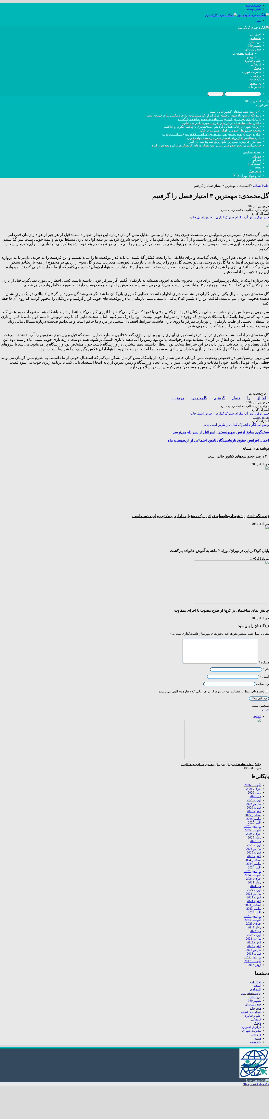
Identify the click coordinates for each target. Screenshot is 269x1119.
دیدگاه (264, 662)
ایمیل (264, 676)
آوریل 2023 (254, 934)
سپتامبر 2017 (252, 957)
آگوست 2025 (252, 830)
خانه (266, 185)
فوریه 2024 (254, 897)
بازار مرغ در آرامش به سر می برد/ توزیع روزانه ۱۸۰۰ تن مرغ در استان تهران (211, 134)
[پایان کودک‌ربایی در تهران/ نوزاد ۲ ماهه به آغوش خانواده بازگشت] (252, 543)
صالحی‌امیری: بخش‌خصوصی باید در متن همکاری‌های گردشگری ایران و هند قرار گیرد (206, 145)
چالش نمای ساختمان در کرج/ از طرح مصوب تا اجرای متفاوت (221, 123)
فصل (236, 398)
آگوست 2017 (252, 961)
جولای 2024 (253, 878)
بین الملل (255, 42)
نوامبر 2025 (253, 818)
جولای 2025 (253, 833)
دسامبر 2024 (253, 860)
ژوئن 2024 (254, 882)
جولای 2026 (253, 788)
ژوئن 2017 (254, 964)
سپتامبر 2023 (252, 916)
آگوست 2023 (252, 919)
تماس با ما (254, 87)
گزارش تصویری (243, 53)
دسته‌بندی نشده (251, 1012)
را (248, 398)
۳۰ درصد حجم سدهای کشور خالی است (235, 111)
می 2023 (255, 931)
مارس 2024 (253, 893)
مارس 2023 (253, 938)
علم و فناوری (252, 60)
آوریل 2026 (254, 800)
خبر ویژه (255, 1008)
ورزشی (256, 75)
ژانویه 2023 (254, 946)
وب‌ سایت (262, 684)
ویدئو (250, 57)
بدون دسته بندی (251, 993)
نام (266, 669)
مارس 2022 (253, 949)
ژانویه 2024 (254, 901)
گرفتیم (219, 398)
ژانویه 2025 (254, 856)
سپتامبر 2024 (252, 871)
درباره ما (255, 83)
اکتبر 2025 (254, 822)
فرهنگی (256, 64)
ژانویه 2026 (254, 811)
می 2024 (255, 886)
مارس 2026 (253, 803)
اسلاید (257, 985)
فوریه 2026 (254, 807)
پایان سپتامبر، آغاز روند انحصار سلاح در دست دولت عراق (224, 138)
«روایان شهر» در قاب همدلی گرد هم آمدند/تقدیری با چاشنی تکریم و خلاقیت (212, 126)
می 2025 (255, 841)
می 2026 (255, 796)
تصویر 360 (254, 45)
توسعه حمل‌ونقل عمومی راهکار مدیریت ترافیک (230, 130)
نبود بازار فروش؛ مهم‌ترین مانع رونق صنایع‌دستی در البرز (224, 141)
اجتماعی (255, 34)
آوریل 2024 (254, 890)
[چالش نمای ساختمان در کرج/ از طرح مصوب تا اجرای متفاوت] (230, 602)
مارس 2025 (253, 848)
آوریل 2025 (254, 845)
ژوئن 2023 (254, 927)
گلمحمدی (199, 398)
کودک (257, 68)
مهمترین (177, 398)
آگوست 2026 (252, 785)
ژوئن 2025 (254, 837)
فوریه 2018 (254, 953)
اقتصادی (255, 38)
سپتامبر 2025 (252, 826)
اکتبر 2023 (254, 912)
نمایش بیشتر (261, 417)
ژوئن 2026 (254, 792)
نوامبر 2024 (253, 863)
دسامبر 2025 (253, 815)
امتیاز (261, 398)
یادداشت (255, 79)
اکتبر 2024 (254, 867)
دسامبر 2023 (253, 905)
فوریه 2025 (254, 852)
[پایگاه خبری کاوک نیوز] (237, 15)
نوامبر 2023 (253, 908)
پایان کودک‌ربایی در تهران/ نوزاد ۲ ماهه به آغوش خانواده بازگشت (219, 119)
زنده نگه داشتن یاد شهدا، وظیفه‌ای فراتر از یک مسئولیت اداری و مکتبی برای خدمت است (204, 115)
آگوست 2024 (252, 875)
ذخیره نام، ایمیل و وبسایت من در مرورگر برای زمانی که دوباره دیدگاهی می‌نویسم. (211, 691)
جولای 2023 (253, 923)
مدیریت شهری (251, 72)
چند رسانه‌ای (253, 49)
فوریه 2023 (254, 942)
